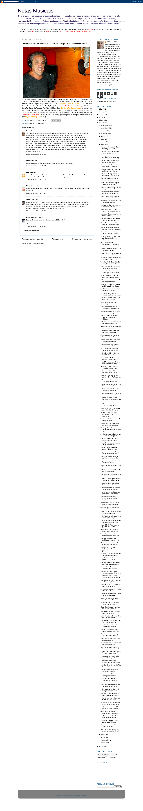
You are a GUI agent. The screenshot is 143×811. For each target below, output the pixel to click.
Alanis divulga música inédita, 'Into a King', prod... (110, 336)
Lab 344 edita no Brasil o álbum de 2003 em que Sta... (111, 616)
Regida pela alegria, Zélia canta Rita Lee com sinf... (111, 385)
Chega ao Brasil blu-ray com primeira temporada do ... (109, 439)
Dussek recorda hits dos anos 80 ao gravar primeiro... (110, 674)
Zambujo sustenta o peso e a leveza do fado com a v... (110, 298)
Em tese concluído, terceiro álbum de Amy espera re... (110, 192)
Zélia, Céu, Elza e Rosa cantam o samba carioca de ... (110, 512)
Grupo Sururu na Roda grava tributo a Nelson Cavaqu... (110, 232)
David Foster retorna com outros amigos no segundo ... (110, 210)
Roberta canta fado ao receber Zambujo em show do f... (110, 394)
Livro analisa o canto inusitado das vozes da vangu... (110, 327)
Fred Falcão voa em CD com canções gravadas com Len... (110, 237)
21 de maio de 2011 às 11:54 (36, 193)
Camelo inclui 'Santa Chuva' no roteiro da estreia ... (110, 725)
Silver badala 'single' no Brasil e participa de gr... (110, 639)
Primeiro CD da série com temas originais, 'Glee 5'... (109, 630)
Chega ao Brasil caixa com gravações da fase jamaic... (110, 179)
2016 (101, 109)
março (103, 737)
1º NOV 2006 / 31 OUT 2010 (106, 101)
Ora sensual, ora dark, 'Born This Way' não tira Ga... (109, 147)
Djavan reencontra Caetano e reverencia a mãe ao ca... (110, 493)
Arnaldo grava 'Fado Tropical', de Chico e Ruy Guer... (110, 170)
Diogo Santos (31, 186)
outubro (103, 131)
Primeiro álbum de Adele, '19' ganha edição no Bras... (110, 448)
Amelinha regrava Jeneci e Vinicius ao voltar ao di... (109, 457)
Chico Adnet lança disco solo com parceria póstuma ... (109, 690)
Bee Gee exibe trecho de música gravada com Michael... (108, 317)
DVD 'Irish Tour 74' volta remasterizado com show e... (110, 294)
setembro (104, 133)
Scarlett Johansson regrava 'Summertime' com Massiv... (110, 228)
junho (103, 142)
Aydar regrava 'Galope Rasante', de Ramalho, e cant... (109, 680)
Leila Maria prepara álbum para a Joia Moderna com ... (110, 698)
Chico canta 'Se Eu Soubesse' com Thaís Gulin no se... (110, 165)
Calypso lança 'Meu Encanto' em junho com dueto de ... (110, 345)
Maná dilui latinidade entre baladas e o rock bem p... (109, 599)
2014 (101, 114)
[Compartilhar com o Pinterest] (60, 120)
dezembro (104, 125)
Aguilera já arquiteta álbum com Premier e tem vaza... (111, 466)
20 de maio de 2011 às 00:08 (36, 154)
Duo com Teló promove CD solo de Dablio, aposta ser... (110, 694)
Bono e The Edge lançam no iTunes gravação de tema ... (110, 271)
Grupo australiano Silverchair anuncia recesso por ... (110, 312)
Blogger (84, 795)
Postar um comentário (31, 231)
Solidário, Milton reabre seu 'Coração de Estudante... (109, 484)
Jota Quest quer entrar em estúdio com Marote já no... (110, 349)
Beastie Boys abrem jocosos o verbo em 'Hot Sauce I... (110, 567)
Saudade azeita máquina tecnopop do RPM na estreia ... (110, 399)
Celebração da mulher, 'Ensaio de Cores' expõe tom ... (110, 581)
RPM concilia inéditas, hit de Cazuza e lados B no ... (109, 404)
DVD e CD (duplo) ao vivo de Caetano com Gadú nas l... (110, 703)
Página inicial (57, 239)
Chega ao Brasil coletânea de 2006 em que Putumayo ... (110, 219)
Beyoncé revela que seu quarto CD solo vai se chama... (110, 652)
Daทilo (28, 172)
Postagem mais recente (32, 239)
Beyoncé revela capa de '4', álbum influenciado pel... (109, 452)
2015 (101, 112)
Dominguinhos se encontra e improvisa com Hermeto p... (110, 156)
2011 (101, 123)
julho (102, 139)
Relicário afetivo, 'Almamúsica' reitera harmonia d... (110, 152)
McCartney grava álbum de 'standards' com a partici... (109, 543)
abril (102, 734)
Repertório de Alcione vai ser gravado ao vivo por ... (110, 526)
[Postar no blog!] (54, 120)
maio (103, 144)
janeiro (103, 743)
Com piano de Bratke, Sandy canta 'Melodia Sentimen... (110, 488)
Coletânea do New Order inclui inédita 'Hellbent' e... (110, 470)
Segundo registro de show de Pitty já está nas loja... (110, 443)
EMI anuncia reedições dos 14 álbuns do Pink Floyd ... (110, 670)
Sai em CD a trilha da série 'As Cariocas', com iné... (110, 249)
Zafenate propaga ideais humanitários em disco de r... (110, 572)
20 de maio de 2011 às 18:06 (36, 179)
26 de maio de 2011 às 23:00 (36, 211)
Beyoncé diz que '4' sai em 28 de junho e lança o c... (110, 461)
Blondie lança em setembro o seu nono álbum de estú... (110, 424)
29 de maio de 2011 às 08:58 (36, 226)
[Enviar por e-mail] (52, 120)
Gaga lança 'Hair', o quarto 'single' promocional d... (109, 530)
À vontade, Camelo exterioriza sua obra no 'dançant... (110, 721)
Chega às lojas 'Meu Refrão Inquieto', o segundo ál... (109, 657)
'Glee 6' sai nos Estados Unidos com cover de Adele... (110, 594)
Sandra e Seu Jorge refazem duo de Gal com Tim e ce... (110, 479)
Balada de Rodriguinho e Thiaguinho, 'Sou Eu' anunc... (111, 174)
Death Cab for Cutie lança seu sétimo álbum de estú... (110, 183)
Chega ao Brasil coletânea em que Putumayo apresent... (110, 563)
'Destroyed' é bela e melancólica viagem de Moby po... (110, 429)
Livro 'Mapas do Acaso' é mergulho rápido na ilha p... (110, 223)
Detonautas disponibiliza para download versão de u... (110, 371)
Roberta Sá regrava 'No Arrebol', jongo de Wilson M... (111, 661)
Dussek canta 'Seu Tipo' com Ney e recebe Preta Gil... (110, 340)
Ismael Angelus (31, 217)
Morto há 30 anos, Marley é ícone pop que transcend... (110, 648)
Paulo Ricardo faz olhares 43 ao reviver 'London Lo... (110, 409)
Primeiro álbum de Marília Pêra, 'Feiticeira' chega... (111, 666)
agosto (103, 136)
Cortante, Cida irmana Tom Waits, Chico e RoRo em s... (110, 376)
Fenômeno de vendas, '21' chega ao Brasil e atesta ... (110, 707)
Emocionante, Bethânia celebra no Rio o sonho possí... (110, 475)
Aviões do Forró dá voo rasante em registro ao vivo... (110, 643)
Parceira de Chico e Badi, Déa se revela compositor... (110, 621)
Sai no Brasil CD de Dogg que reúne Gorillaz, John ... (110, 354)
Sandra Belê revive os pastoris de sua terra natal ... (110, 254)
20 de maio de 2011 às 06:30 (36, 166)
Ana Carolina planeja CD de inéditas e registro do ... (109, 358)
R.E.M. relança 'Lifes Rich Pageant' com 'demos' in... (110, 716)
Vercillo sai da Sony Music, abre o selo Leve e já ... (111, 419)
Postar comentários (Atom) (36, 243)
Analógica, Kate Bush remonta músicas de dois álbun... (110, 554)
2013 (101, 117)
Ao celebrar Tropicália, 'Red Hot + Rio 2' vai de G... (111, 590)
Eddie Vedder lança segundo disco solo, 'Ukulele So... (110, 197)
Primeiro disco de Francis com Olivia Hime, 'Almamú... (110, 625)
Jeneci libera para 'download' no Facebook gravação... (110, 603)
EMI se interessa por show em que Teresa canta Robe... (110, 521)
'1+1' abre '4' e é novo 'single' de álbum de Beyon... (110, 289)
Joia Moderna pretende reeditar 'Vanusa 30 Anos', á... (111, 558)
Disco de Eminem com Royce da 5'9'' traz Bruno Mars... (110, 285)
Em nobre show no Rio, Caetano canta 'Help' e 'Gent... (108, 498)
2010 (101, 746)
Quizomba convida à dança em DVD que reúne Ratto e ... (110, 634)
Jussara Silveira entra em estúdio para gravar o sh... (110, 539)
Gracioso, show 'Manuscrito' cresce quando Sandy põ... (110, 730)
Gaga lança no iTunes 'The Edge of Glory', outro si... (109, 712)
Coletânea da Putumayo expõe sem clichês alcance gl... (110, 322)
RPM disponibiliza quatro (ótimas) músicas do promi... (110, 576)
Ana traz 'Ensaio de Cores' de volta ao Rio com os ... (110, 585)
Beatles (32, 123)
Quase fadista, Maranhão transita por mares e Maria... (110, 303)
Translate (112, 757)
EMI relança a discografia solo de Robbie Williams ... (110, 280)
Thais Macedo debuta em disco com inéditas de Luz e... (110, 685)
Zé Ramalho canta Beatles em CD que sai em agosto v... (110, 435)
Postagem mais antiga (82, 239)
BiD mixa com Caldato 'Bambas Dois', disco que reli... (110, 188)
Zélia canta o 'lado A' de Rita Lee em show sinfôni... (109, 389)
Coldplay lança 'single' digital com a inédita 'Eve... (109, 161)
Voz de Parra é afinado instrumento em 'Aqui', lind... (110, 534)
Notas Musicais (35, 11)
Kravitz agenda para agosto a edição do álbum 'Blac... (110, 267)
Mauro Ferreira (31, 131)
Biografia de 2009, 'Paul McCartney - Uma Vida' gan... (108, 549)
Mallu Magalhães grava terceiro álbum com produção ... (110, 608)
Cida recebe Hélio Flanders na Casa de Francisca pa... (110, 380)
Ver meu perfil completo (105, 85)
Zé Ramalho (40, 123)
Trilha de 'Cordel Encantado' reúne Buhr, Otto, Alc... (109, 367)
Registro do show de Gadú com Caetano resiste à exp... (110, 206)
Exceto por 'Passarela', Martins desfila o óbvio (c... (110, 214)
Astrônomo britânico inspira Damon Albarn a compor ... (110, 508)
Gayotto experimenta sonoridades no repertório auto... (109, 244)
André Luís (30, 199)
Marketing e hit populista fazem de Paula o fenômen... (110, 201)
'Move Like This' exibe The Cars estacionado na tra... (109, 276)
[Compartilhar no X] (56, 120)
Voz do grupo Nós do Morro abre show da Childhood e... (110, 503)
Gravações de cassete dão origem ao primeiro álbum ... (110, 307)
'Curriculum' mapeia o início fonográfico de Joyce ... (109, 331)
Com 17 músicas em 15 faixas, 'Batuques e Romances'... (110, 362)
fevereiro (104, 740)
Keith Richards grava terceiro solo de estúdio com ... (110, 612)
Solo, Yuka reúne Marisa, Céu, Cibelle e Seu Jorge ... (110, 517)
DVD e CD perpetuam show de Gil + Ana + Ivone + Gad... (110, 258)
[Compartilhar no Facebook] (58, 120)
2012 (101, 120)
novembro (104, 128)
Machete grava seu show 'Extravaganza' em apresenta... (108, 414)
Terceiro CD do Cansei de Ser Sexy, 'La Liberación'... (110, 262)
